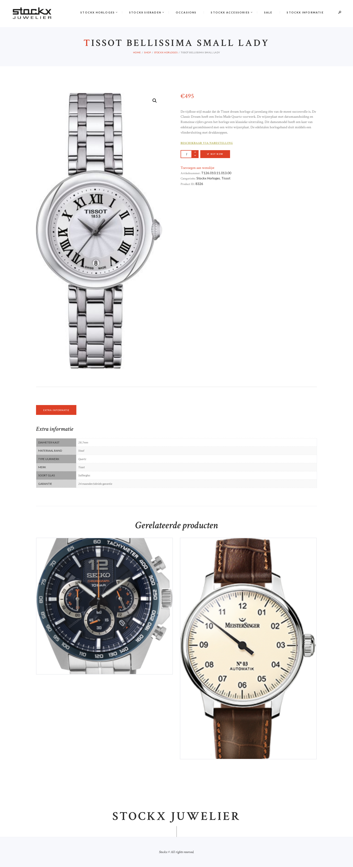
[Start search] (223, 127)
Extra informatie (56, 410)
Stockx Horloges (208, 178)
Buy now (106, 572)
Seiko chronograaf (104, 554)
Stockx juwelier (176, 817)
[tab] (56, 410)
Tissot (225, 178)
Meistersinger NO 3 (248, 554)
